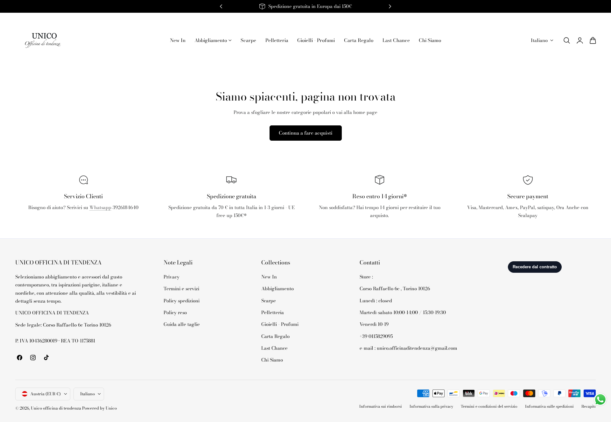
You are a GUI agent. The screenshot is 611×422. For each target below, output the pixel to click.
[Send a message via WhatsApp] (600, 399)
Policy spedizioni (182, 300)
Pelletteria (272, 312)
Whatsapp (100, 207)
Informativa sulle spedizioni (549, 406)
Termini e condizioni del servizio (489, 406)
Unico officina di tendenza (56, 408)
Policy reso (175, 312)
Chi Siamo (272, 359)
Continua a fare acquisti (306, 133)
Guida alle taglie (182, 324)
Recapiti (588, 406)
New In (269, 276)
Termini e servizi (181, 288)
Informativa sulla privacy (431, 406)
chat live (83, 221)
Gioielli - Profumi (279, 324)
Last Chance (274, 348)
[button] (566, 40)
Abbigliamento (277, 288)
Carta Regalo (275, 336)
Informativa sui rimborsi (380, 406)
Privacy (171, 276)
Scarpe (268, 300)
